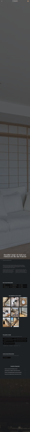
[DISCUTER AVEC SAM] (28, 1)
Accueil (1, 260)
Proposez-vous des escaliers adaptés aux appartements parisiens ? (13, 372)
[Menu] (1, 1)
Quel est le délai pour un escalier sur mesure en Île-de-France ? (12, 370)
